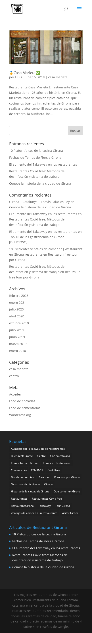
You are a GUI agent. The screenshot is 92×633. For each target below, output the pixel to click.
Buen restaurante (22, 456)
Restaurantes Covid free (47, 498)
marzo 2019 (18, 344)
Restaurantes (19, 498)
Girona (48, 484)
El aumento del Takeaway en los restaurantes (43, 164)
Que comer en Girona (67, 491)
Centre (41, 456)
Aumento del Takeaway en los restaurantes (38, 449)
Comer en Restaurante (57, 463)
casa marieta (57, 77)
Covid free (54, 470)
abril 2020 (16, 316)
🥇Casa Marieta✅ (24, 72)
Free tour (44, 477)
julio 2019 (16, 330)
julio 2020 (16, 309)
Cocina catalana (60, 456)
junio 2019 (17, 337)
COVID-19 (37, 470)
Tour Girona (62, 506)
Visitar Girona (70, 513)
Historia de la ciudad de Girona (30, 491)
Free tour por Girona (67, 477)
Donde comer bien (22, 477)
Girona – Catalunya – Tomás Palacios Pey (39, 202)
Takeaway (44, 506)
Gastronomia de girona (25, 484)
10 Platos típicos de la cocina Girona (36, 150)
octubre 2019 (19, 323)
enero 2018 (17, 351)
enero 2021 (17, 302)
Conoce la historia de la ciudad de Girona (40, 183)
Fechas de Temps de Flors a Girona (35, 157)
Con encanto (19, 470)
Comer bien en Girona (24, 463)
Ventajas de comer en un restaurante (34, 513)
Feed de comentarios (24, 408)
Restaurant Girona (22, 506)
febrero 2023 (18, 295)
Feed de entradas (22, 401)
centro (14, 376)
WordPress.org (20, 415)
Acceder (15, 394)
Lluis (18, 77)
